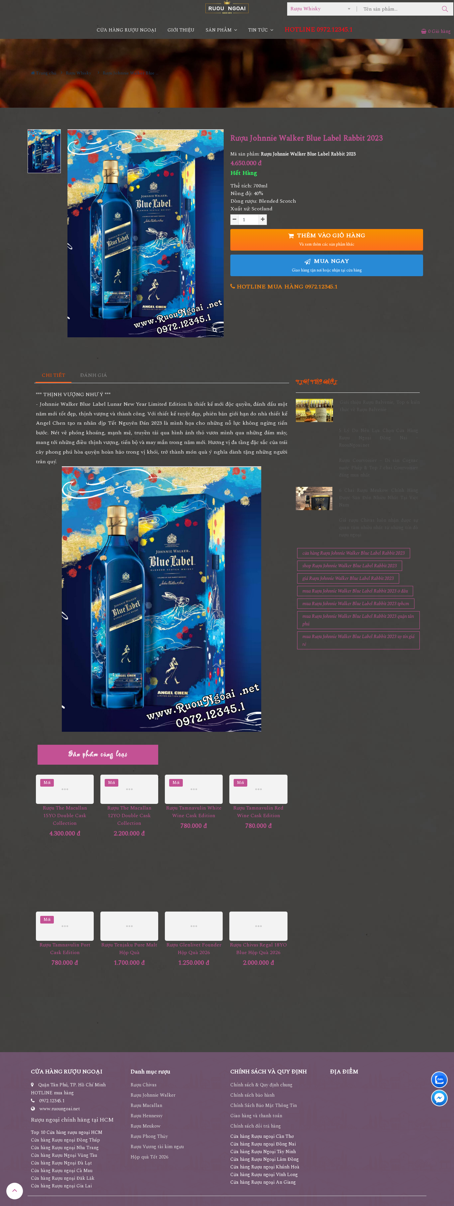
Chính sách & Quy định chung (261, 1084)
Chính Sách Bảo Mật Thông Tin (263, 1105)
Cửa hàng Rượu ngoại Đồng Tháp (65, 1140)
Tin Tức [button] (258, 30)
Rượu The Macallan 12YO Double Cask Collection (129, 815)
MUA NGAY (327, 265)
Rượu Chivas (144, 1084)
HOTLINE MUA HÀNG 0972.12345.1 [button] (286, 286)
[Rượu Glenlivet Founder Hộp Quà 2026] (194, 926)
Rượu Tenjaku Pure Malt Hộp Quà (129, 948)
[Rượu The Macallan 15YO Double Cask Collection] (65, 789)
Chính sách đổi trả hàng (255, 1126)
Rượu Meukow (146, 1126)
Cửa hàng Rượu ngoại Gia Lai (61, 1185)
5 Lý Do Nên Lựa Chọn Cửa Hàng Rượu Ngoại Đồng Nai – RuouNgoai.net (378, 438)
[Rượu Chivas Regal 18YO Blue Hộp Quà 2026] (258, 926)
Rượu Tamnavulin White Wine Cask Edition (194, 812)
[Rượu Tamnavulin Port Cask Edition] (65, 926)
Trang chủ (45, 73)
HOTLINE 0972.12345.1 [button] (318, 30)
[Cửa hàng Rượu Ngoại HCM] (227, 7)
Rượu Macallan (146, 1105)
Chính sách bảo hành (252, 1095)
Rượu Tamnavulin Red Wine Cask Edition (258, 812)
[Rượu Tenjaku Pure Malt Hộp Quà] (129, 926)
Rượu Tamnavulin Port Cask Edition (65, 948)
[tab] (54, 375)
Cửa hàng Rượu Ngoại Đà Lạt (61, 1162)
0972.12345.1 (51, 1100)
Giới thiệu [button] (181, 30)
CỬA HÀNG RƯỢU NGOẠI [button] (126, 30)
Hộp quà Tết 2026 (149, 1156)
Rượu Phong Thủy (149, 1136)
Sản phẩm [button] (219, 30)
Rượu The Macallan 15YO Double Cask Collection (65, 815)
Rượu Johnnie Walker (153, 1095)
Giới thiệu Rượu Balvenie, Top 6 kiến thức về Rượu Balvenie (380, 406)
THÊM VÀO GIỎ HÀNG (330, 239)
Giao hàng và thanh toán (256, 1115)
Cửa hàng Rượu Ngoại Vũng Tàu (64, 1155)
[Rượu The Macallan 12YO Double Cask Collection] (129, 789)
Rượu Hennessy (147, 1115)
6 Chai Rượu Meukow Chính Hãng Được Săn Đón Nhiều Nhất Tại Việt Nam (378, 498)
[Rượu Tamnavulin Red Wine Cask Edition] (258, 789)
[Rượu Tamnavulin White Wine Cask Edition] (194, 789)
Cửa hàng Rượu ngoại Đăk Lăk (62, 1178)
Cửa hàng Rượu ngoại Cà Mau (61, 1170)
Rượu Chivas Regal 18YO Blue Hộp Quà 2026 (258, 948)
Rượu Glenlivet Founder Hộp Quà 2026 (194, 948)
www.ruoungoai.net (60, 1108)
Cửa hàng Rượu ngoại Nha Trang (65, 1147)
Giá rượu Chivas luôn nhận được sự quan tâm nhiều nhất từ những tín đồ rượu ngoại (378, 528)
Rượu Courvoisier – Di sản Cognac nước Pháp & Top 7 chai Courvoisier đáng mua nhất (378, 468)
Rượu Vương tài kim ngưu (157, 1146)
